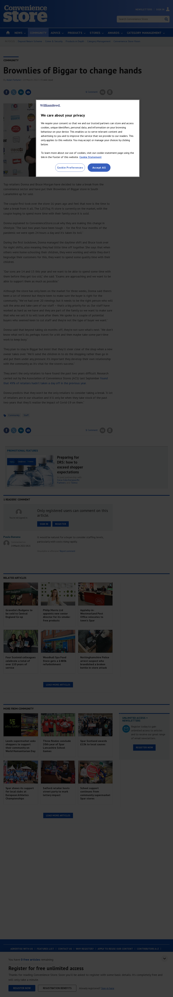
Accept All (99, 167)
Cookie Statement (90, 157)
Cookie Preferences (70, 167)
